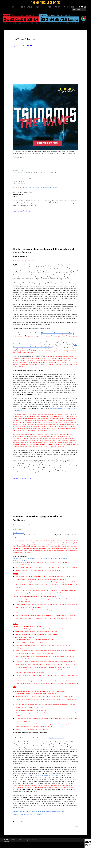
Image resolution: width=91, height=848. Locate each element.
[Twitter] (79, 7)
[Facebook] (77, 7)
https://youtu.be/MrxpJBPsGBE (22, 46)
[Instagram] (85, 7)
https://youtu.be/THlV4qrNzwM (22, 211)
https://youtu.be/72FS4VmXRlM (23, 479)
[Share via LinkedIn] (22, 821)
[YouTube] (82, 7)
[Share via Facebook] (13, 821)
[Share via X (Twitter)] (18, 821)
